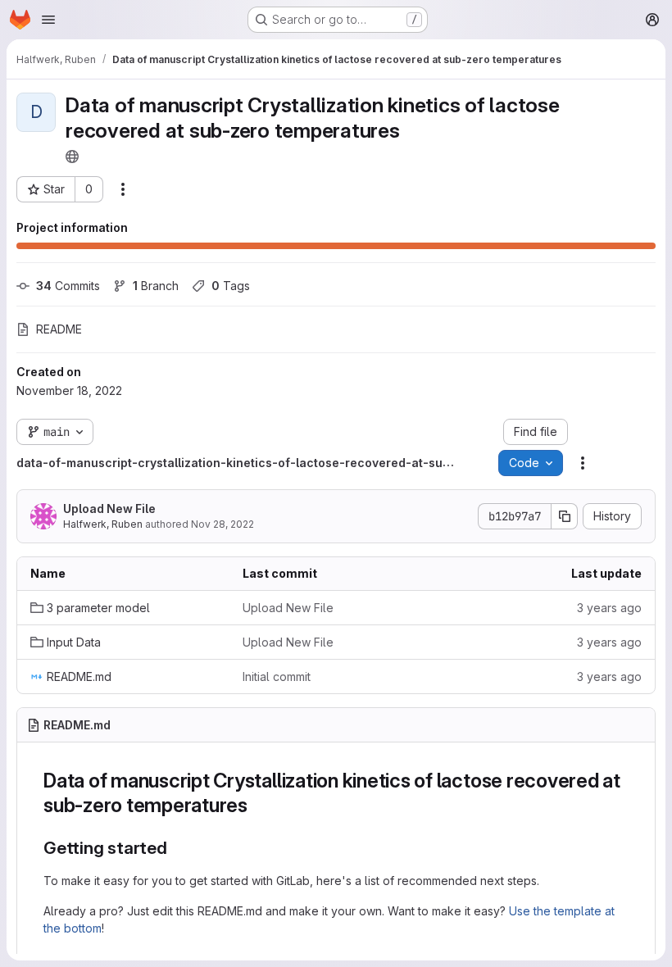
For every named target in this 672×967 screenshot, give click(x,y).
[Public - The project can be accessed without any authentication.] (72, 156)
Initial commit (277, 676)
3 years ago (609, 608)
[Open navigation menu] (48, 20)
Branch (156, 286)
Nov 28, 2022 (222, 524)
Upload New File (109, 508)
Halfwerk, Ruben (103, 524)
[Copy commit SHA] (565, 516)
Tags (230, 286)
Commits (68, 286)
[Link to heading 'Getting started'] (176, 848)
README (59, 329)
